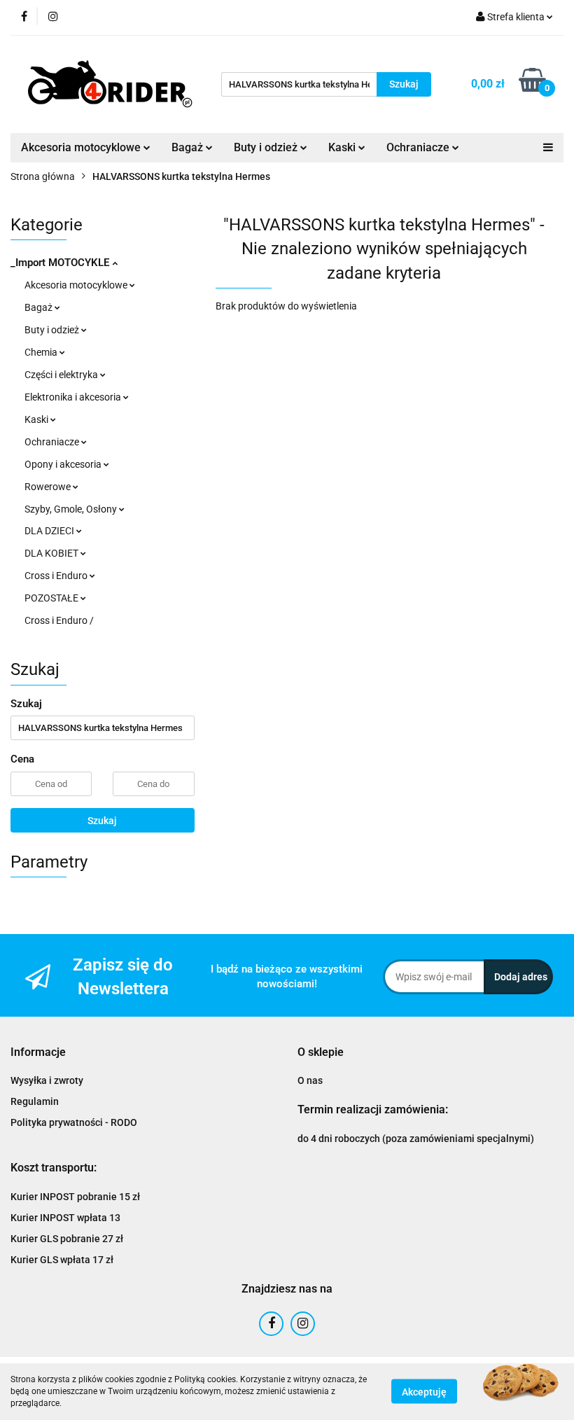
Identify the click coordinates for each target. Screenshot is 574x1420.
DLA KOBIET (52, 553)
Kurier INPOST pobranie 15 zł (75, 1196)
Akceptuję (424, 1392)
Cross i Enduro (57, 575)
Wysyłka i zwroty (46, 1080)
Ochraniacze (52, 441)
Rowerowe (48, 486)
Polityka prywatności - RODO (73, 1122)
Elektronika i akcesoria (73, 397)
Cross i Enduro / (59, 620)
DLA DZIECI (50, 530)
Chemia (41, 352)
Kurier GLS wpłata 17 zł (61, 1259)
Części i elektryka (62, 374)
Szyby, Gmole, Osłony (71, 509)
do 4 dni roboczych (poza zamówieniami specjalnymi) (416, 1138)
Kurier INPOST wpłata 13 (65, 1217)
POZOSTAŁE (52, 598)
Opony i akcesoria (64, 464)
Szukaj (102, 820)
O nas (310, 1080)
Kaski (37, 419)
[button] (38, 1052)
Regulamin (34, 1101)
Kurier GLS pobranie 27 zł (66, 1238)
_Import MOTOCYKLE (61, 262)
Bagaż (39, 307)
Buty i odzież (52, 329)
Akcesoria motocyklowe (77, 285)
